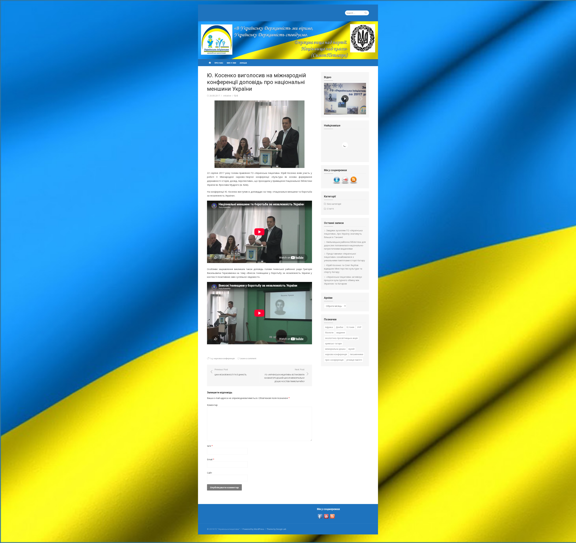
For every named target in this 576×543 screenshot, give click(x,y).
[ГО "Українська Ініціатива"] (288, 40)
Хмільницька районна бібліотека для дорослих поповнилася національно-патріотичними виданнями (345, 245)
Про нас (218, 62)
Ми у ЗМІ (231, 62)
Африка (329, 327)
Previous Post (230, 372)
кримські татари (333, 343)
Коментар (212, 404)
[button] (328, 98)
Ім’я (210, 445)
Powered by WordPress (253, 529)
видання (340, 332)
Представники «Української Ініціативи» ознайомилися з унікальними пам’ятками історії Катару (344, 257)
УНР (359, 327)
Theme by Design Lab (276, 529)
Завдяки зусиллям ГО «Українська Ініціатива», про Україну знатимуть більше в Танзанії (343, 234)
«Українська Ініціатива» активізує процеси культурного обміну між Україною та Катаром (343, 280)
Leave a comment (248, 358)
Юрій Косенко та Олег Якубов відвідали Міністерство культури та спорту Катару (343, 268)
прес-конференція (334, 359)
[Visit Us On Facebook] (336, 183)
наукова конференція (224, 358)
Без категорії (334, 203)
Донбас (340, 327)
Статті (330, 208)
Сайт (209, 472)
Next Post (284, 375)
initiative (227, 95)
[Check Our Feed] (353, 183)
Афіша (243, 62)
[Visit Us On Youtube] (345, 183)
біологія (329, 332)
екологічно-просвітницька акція (341, 338)
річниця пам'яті (354, 359)
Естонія (350, 327)
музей (351, 348)
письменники (356, 354)
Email (210, 459)
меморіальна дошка (335, 348)
